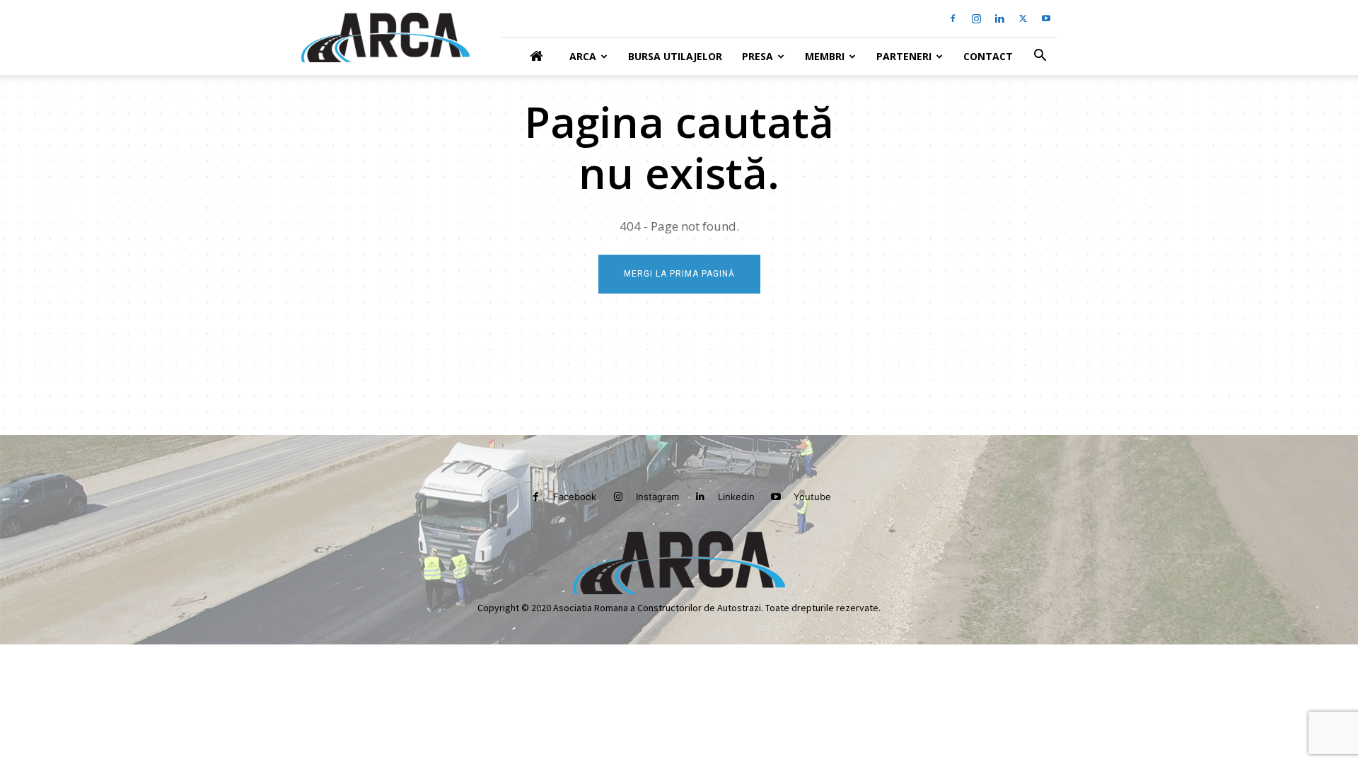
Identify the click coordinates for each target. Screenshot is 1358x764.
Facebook (574, 496)
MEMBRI (825, 56)
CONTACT (988, 56)
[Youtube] (1046, 18)
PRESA (757, 56)
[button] (1040, 57)
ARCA (582, 56)
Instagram (657, 496)
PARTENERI (904, 56)
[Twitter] (1022, 18)
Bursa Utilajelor (675, 56)
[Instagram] (976, 18)
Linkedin (736, 496)
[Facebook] (952, 18)
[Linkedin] (999, 18)
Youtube (812, 496)
